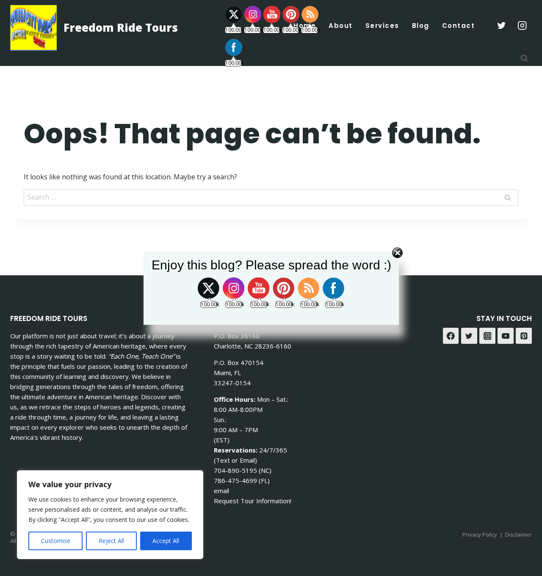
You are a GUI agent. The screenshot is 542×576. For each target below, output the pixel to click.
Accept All (165, 541)
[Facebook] (451, 336)
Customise (55, 541)
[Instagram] (522, 25)
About (341, 25)
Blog (420, 25)
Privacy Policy (479, 534)
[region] (110, 514)
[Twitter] (469, 336)
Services (382, 25)
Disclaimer (518, 534)
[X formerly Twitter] (501, 25)
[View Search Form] (524, 58)
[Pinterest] (524, 336)
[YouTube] (506, 336)
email (221, 490)
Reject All (111, 541)
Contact (458, 25)
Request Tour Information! (252, 500)
